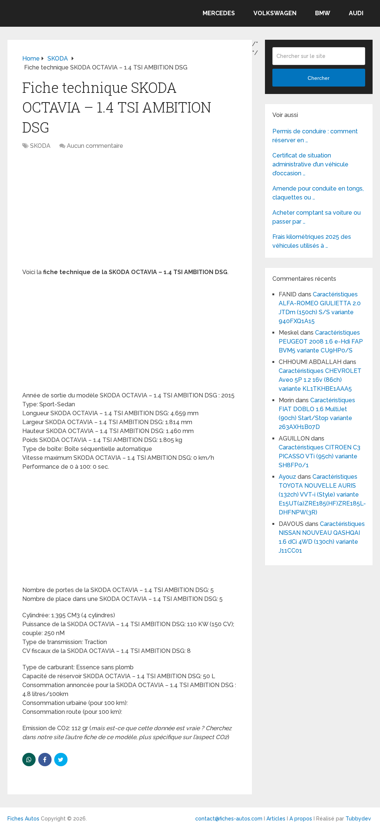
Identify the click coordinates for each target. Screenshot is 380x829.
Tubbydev (358, 819)
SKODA (40, 145)
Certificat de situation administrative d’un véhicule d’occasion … (310, 164)
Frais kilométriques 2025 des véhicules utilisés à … (311, 241)
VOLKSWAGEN (275, 13)
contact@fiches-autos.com (228, 819)
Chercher (319, 78)
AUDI (356, 13)
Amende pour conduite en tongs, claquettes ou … (318, 193)
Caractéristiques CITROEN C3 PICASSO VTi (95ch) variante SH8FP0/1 (319, 456)
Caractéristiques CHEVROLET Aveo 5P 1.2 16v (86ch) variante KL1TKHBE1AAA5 (320, 379)
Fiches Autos (23, 819)
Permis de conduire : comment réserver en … (315, 136)
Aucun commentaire (95, 145)
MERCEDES (219, 13)
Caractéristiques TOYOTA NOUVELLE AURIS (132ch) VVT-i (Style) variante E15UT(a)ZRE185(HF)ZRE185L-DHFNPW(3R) (322, 494)
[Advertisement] (130, 213)
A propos (300, 819)
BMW (322, 13)
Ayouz (287, 476)
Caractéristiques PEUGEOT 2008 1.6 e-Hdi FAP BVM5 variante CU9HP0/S (321, 341)
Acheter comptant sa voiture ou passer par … (316, 217)
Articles (275, 819)
